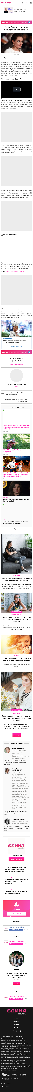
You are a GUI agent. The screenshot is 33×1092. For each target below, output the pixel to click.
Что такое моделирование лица (15, 271)
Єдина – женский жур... (17, 927)
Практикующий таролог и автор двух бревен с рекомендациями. (20, 822)
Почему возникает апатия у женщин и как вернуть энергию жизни (16, 579)
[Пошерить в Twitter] (15, 361)
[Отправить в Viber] (21, 361)
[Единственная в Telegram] (20, 1031)
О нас (16, 1018)
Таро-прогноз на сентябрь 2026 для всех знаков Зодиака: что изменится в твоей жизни (16, 828)
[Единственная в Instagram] (16, 1031)
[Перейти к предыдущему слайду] (2, 10)
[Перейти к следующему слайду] (31, 10)
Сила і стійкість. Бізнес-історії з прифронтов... (20, 10)
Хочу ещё (16, 735)
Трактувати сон (16, 913)
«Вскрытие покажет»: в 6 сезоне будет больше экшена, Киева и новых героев (16, 975)
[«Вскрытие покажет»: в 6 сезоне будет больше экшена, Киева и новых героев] (16, 959)
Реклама (16, 1024)
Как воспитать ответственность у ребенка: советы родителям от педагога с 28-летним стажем (15, 870)
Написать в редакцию (16, 364)
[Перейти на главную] (6, 3)
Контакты (16, 1021)
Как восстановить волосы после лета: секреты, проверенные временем (16, 659)
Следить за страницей (16, 929)
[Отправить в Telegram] (18, 361)
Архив (16, 1027)
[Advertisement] (16, 249)
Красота (16, 656)
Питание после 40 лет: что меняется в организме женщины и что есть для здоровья (17, 619)
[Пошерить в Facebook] (12, 361)
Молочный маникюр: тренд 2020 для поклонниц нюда (16, 400)
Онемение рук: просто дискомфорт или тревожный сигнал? (16, 892)
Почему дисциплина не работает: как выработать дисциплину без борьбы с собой (16, 718)
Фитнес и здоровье (16, 614)
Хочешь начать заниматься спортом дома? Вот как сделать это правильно (16, 882)
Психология (16, 576)
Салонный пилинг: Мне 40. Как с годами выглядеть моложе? (18, 393)
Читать (16, 983)
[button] (22, 3)
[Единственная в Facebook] (13, 1031)
